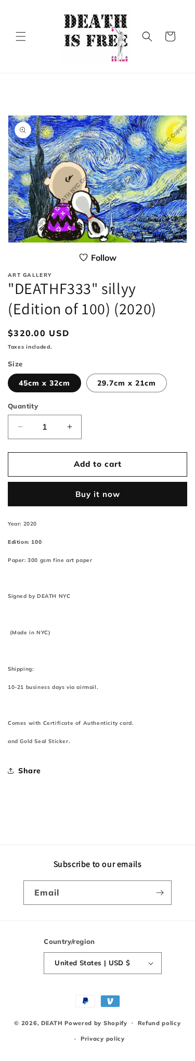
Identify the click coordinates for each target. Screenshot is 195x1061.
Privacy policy (103, 1038)
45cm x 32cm (44, 383)
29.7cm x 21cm (126, 383)
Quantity (23, 406)
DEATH (52, 1022)
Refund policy (159, 1023)
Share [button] (29, 770)
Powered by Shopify (95, 1022)
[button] (20, 36)
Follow (103, 257)
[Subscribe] (159, 892)
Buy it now (97, 494)
